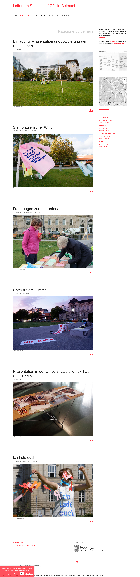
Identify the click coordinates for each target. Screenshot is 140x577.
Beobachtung (27, 212)
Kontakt (66, 15)
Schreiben (36, 212)
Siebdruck (25, 293)
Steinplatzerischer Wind (33, 127)
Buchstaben (26, 461)
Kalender (40, 15)
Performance (105, 136)
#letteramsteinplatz (119, 43)
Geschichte (104, 128)
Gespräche (104, 131)
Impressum (18, 542)
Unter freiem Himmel (30, 290)
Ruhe (101, 141)
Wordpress (40, 566)
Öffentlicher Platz (29, 131)
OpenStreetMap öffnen (104, 108)
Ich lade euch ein (27, 457)
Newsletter (54, 15)
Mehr (91, 110)
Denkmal (103, 125)
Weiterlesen (102, 37)
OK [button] (22, 574)
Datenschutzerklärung (24, 545)
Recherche (35, 461)
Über (15, 15)
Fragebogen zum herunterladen (39, 209)
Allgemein (17, 49)
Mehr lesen (29, 574)
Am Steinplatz (27, 15)
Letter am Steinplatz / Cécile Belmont (44, 6)
